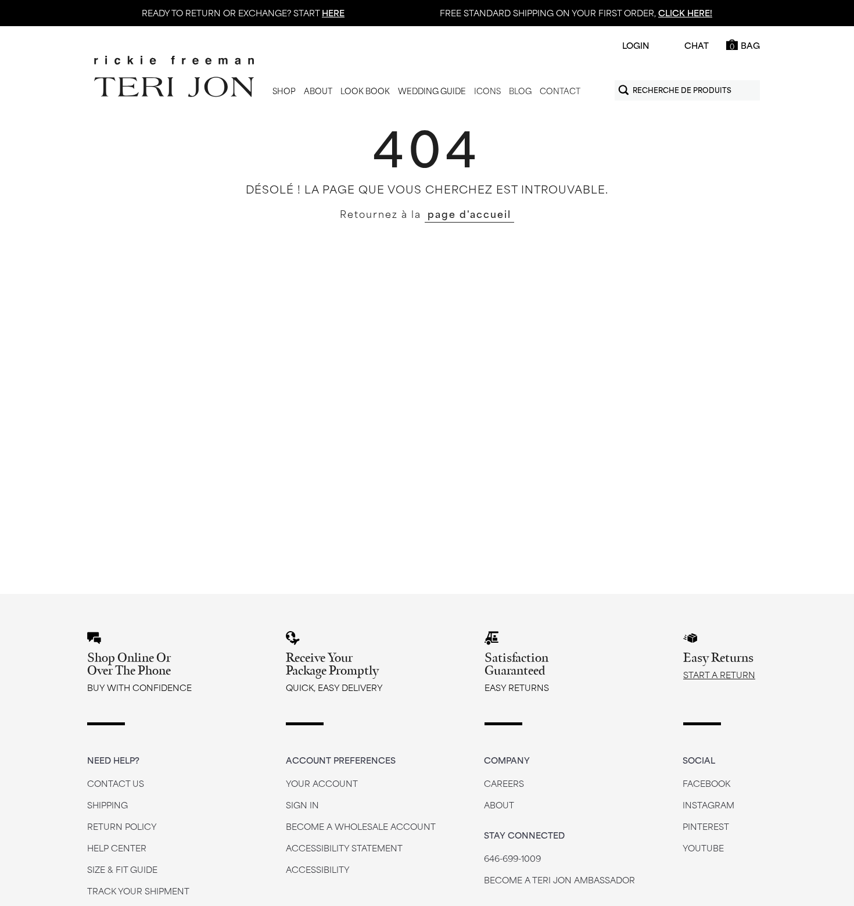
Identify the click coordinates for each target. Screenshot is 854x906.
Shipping (107, 804)
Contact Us (115, 783)
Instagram (708, 804)
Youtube (703, 847)
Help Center (116, 847)
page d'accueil (469, 213)
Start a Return (719, 674)
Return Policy (122, 826)
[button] (284, 91)
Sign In (302, 804)
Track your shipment (138, 890)
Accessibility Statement (344, 847)
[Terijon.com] (174, 77)
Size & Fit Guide (122, 869)
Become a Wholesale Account (361, 826)
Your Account (322, 783)
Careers (504, 783)
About (499, 804)
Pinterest (706, 826)
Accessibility (318, 869)
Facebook (706, 783)
